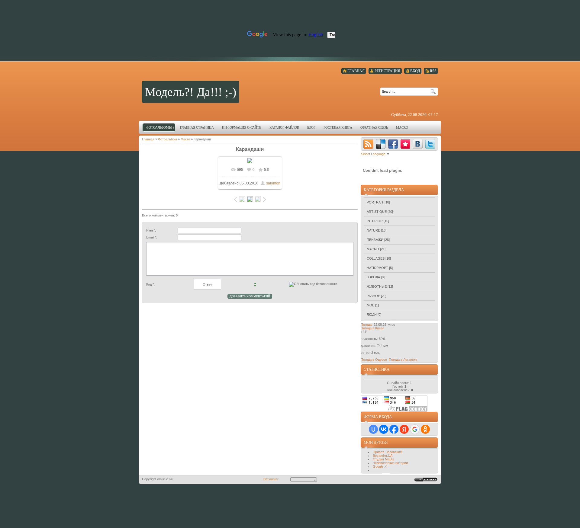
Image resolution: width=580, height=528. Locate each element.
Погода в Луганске (403, 359)
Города (373, 277)
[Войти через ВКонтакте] (383, 429)
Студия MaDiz (383, 459)
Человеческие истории (390, 463)
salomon (273, 183)
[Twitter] (430, 144)
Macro (185, 139)
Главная (148, 139)
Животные (377, 286)
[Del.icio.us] (380, 144)
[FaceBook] (393, 144)
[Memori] (405, 144)
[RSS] (368, 144)
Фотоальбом (167, 139)
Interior (375, 221)
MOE (370, 305)
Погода (366, 324)
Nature (373, 230)
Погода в (372, 328)
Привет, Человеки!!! (388, 452)
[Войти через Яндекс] (404, 429)
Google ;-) (380, 466)
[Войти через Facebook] (393, 429)
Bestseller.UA (382, 455)
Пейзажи (375, 240)
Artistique (377, 211)
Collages (376, 258)
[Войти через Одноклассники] (425, 429)
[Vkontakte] (418, 144)
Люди (372, 314)
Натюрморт (377, 268)
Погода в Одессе (374, 359)
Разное (373, 296)
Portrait (375, 202)
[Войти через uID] (373, 429)
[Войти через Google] (415, 429)
